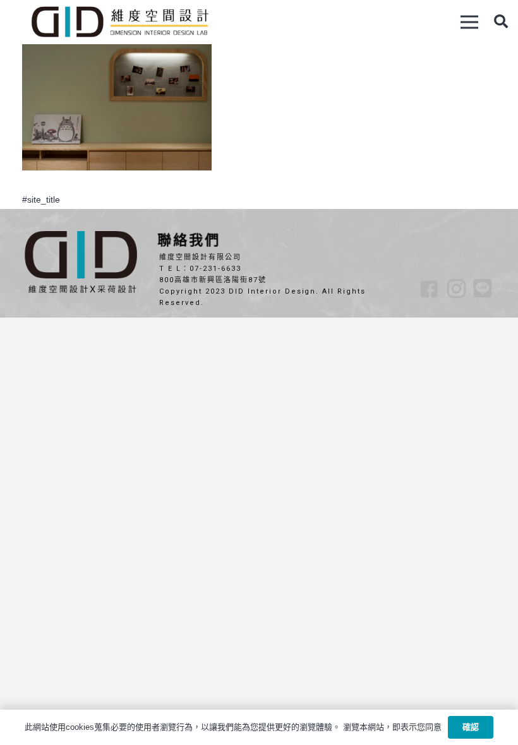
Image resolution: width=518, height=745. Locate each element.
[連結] (119, 22)
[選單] (469, 22)
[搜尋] (501, 21)
